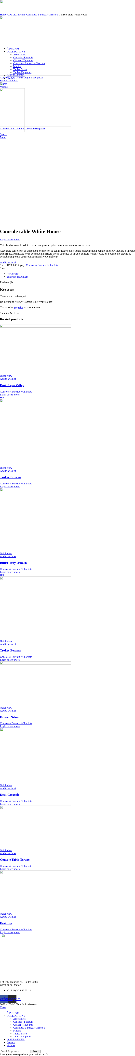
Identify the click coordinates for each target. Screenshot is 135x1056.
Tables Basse (20, 1033)
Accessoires (19, 1018)
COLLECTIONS (16, 14)
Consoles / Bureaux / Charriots (42, 14)
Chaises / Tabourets (23, 1024)
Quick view (6, 375)
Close (3, 1007)
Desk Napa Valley (12, 385)
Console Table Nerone (14, 859)
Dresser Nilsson (10, 717)
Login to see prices (33, 77)
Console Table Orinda (12, 77)
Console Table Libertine (13, 128)
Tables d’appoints (22, 1036)
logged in (18, 307)
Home (3, 14)
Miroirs (17, 1030)
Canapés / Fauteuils (23, 1021)
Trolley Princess (10, 477)
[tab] (71, 273)
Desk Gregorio (10, 794)
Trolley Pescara (10, 650)
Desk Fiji (6, 923)
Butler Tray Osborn (13, 563)
